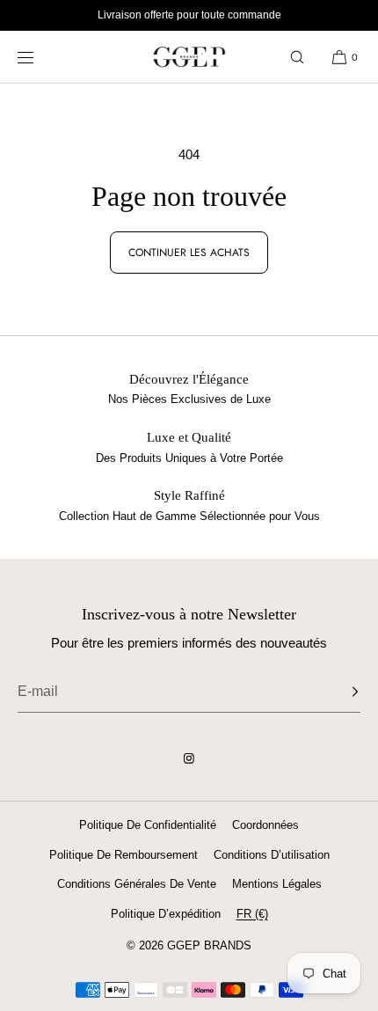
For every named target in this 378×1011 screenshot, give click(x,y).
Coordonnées (265, 825)
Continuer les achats (189, 252)
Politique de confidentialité (147, 825)
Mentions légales (277, 883)
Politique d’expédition (166, 913)
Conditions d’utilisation (272, 854)
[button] (297, 57)
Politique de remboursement (123, 854)
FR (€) (252, 913)
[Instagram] (189, 758)
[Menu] (39, 57)
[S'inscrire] (338, 691)
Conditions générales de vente (136, 883)
